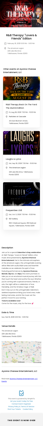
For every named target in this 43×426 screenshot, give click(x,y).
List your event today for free (21, 401)
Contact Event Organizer (21, 404)
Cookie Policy (28, 409)
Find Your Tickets (14, 409)
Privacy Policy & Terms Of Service (21, 406)
